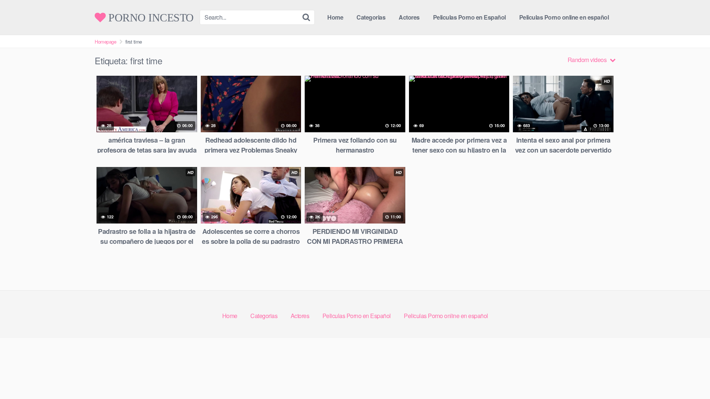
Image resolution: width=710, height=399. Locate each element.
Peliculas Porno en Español (469, 17)
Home (335, 17)
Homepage (105, 41)
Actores (409, 17)
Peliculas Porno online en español (564, 17)
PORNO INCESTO (150, 17)
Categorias (370, 17)
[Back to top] (690, 375)
